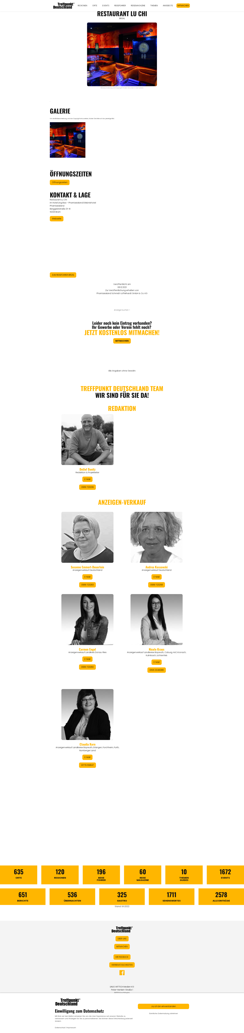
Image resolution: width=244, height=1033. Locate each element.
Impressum (71, 1027)
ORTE (94, 5)
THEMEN (154, 5)
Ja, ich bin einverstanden (163, 1006)
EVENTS (105, 5)
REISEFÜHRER (120, 5)
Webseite (56, 218)
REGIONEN (82, 5)
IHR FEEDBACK (122, 956)
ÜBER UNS (122, 938)
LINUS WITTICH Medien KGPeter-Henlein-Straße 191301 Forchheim (122, 989)
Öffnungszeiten (59, 182)
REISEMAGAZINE (138, 5)
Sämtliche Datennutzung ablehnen (163, 1013)
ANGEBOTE (168, 5)
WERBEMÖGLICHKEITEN (122, 964)
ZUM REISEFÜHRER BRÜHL (63, 274)
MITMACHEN (183, 5)
